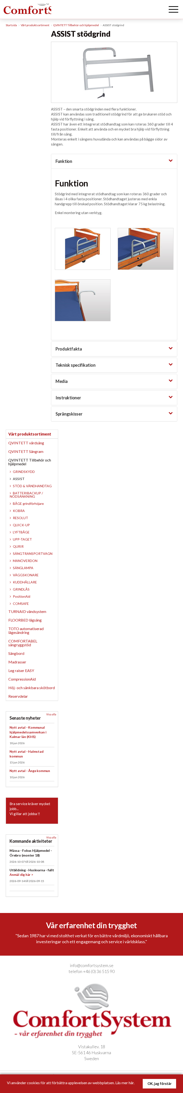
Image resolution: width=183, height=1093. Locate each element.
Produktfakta (69, 348)
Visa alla (51, 714)
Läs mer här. (124, 1082)
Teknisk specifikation (75, 365)
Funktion (64, 161)
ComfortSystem (39, 15)
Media (62, 381)
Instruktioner (68, 397)
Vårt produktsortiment (29, 434)
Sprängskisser (69, 413)
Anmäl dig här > (21, 874)
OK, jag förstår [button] (159, 1084)
